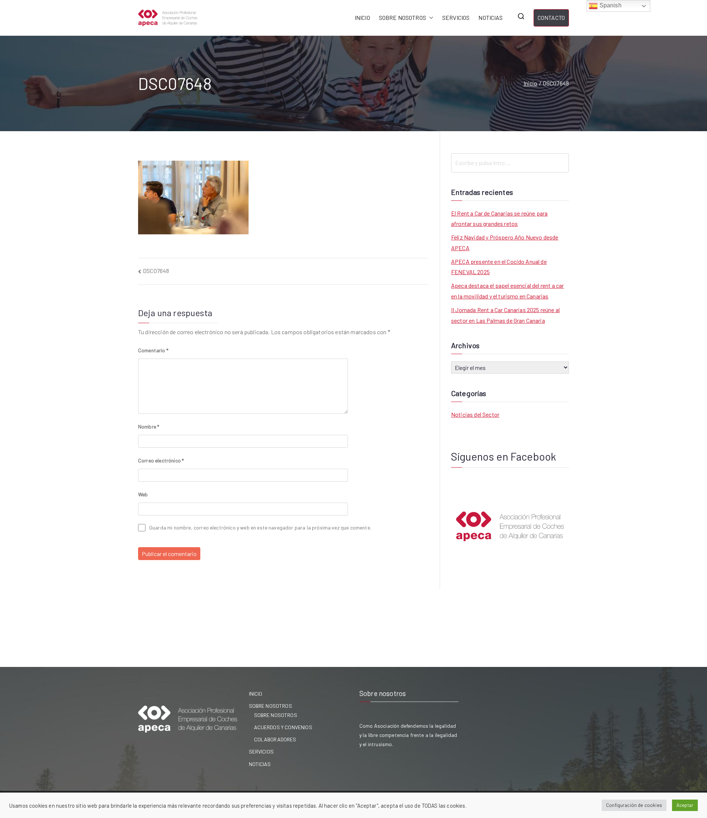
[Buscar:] (510, 163)
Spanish (609, 5)
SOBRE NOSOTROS (402, 17)
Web (143, 494)
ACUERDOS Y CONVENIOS (283, 727)
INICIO (362, 17)
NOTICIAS (490, 17)
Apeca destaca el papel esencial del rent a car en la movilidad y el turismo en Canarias (507, 291)
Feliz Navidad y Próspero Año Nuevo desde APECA (504, 242)
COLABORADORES (275, 739)
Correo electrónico (161, 460)
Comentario (153, 350)
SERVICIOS (455, 17)
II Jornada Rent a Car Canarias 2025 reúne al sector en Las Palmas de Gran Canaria (505, 315)
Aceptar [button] (684, 805)
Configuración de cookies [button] (634, 805)
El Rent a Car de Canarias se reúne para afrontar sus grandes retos (499, 218)
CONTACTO (551, 17)
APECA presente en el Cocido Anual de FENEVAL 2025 (499, 267)
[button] (429, 18)
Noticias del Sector (475, 414)
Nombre (148, 426)
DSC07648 (156, 270)
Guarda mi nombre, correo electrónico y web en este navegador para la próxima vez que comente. (260, 527)
